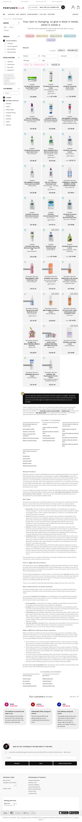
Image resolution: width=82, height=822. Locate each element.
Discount (64, 56)
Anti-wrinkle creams (28, 429)
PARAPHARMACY (32, 14)
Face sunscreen (8, 75)
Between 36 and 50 (70, 36)
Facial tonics (26, 456)
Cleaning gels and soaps (29, 466)
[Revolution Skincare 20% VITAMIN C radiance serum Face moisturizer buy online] (50, 316)
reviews (41, 696)
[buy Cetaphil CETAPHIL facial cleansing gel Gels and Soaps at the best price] (50, 237)
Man (5, 27)
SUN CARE (43, 14)
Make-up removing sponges (31, 438)
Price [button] (43, 56)
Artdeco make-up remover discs (69, 441)
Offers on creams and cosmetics (29, 435)
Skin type (26, 60)
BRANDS (75, 14)
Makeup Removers (47, 679)
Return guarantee (57, 1)
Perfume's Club (7, 19)
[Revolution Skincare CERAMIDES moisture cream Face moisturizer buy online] (32, 380)
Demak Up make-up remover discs (70, 434)
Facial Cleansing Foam (48, 440)
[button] (15, 785)
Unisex (11, 27)
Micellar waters (27, 463)
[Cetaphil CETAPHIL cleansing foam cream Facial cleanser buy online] (69, 92)
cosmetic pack (65, 411)
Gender (6, 23)
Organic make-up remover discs (50, 428)
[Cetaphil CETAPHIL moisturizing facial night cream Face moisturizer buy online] (32, 92)
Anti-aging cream (9, 78)
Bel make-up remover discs (70, 437)
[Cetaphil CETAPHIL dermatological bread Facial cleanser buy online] (50, 220)
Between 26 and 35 (56, 36)
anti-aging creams (41, 412)
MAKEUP (23, 14)
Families (6, 36)
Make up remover (9, 84)
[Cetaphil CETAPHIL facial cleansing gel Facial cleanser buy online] (50, 252)
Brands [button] (31, 56)
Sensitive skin (46, 436)
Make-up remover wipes (30, 440)
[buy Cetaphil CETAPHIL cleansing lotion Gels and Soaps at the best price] (69, 141)
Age (43, 60)
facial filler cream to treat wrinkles (50, 411)
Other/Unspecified (65, 763)
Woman (6, 30)
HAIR (17, 14)
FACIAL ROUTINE (9, 58)
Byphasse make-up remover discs (70, 445)
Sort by (60, 50)
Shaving (6, 81)
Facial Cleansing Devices (29, 686)
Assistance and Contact (7, 2)
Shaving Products (47, 683)
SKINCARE (11, 14)
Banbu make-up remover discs (69, 430)
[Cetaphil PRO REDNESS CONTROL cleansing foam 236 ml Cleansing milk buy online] (32, 188)
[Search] (63, 7)
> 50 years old (51, 40)
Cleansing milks (27, 461)
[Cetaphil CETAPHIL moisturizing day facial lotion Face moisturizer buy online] (32, 156)
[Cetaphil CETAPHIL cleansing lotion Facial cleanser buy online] (69, 156)
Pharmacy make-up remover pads (50, 432)
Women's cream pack (29, 431)
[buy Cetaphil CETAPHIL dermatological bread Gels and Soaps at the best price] (50, 205)
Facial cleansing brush (48, 438)
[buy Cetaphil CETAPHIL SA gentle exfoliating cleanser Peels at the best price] (32, 205)
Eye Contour (26, 681)
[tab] (11, 57)
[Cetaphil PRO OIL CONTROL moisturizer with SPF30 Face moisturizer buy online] (32, 124)
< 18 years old (30, 36)
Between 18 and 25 (42, 36)
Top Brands (7, 89)
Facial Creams (27, 679)
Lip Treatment (27, 683)
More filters (71, 50)
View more (73, 696)
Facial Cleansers (47, 681)
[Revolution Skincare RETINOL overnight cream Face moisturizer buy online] (69, 348)
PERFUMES (51, 14)
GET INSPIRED (33, 7)
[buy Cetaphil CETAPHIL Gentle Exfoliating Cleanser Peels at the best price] (50, 109)
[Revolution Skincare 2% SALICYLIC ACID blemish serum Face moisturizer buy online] (32, 316)
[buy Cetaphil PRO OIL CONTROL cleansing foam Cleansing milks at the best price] (50, 173)
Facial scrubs (26, 458)
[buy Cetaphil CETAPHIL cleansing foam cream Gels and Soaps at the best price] (69, 77)
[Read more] (66, 752)
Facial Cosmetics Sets (48, 686)
